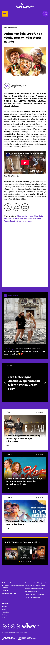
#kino (30, 216)
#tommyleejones (24, 221)
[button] (19, 561)
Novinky (4, 615)
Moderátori (5, 612)
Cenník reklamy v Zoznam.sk (34, 594)
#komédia (38, 216)
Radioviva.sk (6, 583)
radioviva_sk (9, 349)
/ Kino (6, 28)
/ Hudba (10, 366)
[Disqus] (25, 254)
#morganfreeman (11, 218)
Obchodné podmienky (32, 597)
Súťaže (4, 609)
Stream (4, 606)
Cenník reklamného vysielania (35, 586)
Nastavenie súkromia (9, 593)
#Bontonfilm (22, 216)
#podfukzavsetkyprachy (30, 218)
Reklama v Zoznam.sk (32, 591)
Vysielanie (5, 618)
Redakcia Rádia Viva (18, 85)
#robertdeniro (10, 221)
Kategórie (5, 603)
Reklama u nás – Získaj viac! (35, 583)
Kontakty (5, 590)
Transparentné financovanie (34, 589)
